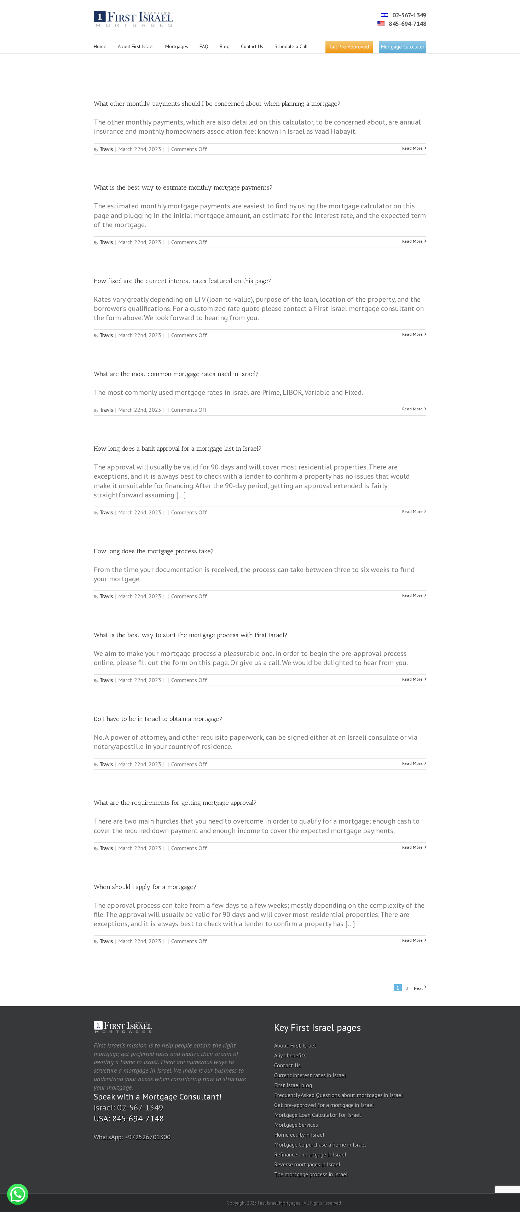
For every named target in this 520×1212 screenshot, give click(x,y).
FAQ (204, 46)
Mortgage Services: (296, 1124)
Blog (225, 46)
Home (100, 46)
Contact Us (252, 46)
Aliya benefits (290, 1055)
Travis (106, 148)
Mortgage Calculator (402, 47)
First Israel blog (293, 1085)
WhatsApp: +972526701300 (132, 1136)
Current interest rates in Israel (310, 1075)
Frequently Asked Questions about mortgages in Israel (338, 1094)
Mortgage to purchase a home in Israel (320, 1144)
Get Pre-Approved (349, 47)
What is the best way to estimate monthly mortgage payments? (183, 187)
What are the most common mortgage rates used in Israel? (176, 374)
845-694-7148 (406, 23)
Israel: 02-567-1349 (128, 1107)
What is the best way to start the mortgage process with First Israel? (191, 635)
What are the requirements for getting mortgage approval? (175, 803)
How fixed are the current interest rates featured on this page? (182, 281)
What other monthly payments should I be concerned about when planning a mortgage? (217, 104)
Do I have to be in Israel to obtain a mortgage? (158, 719)
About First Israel (136, 46)
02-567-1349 (408, 15)
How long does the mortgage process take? (154, 551)
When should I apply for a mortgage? (145, 887)
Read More (412, 148)
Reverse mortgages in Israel (307, 1164)
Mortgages (176, 46)
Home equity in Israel (299, 1134)
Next (418, 988)
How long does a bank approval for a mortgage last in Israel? (178, 448)
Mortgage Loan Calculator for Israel (317, 1114)
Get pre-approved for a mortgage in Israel (324, 1104)
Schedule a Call (291, 46)
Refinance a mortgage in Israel (310, 1154)
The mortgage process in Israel (311, 1174)
